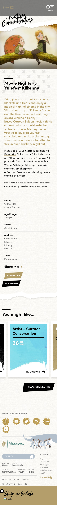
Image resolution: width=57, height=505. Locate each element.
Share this (11, 266)
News (5, 464)
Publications (8, 484)
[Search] (32, 457)
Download (44, 477)
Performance (10, 258)
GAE (20, 484)
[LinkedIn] (6, 429)
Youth (21, 471)
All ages (8, 217)
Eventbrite (10, 154)
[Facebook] (6, 421)
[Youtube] (16, 421)
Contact (26, 480)
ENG (25, 484)
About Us (6, 480)
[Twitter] (26, 421)
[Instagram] (37, 421)
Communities (8, 471)
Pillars (31, 471)
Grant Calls (17, 464)
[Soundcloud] (47, 421)
